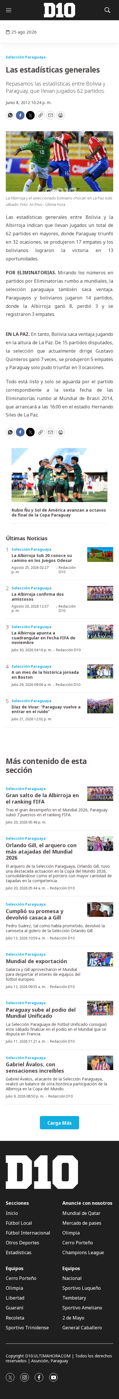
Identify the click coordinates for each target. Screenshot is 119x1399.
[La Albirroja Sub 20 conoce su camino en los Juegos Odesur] (100, 554)
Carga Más (59, 1123)
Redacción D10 (67, 569)
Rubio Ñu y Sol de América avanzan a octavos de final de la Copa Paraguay (59, 513)
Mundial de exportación (36, 961)
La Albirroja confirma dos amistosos (38, 596)
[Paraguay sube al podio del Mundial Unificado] (100, 1008)
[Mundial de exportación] (100, 959)
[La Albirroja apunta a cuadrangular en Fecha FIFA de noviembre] (100, 632)
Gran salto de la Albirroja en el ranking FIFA (42, 798)
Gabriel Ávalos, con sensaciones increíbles (35, 1067)
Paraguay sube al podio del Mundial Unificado (41, 1012)
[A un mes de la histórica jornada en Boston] (100, 671)
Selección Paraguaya (26, 57)
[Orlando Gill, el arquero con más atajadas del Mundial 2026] (100, 843)
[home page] (59, 10)
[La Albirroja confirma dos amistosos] (100, 593)
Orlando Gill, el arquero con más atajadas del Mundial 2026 (41, 851)
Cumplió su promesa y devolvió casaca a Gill (34, 914)
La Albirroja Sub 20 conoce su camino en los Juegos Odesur (42, 558)
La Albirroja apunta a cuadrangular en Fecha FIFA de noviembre (43, 637)
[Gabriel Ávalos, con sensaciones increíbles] (100, 1063)
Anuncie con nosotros (87, 1203)
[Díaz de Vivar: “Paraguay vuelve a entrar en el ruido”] (100, 706)
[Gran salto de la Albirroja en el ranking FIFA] (100, 794)
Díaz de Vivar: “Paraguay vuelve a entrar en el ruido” (46, 709)
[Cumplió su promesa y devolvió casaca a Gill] (100, 909)
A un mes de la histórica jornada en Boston (45, 674)
